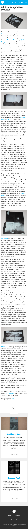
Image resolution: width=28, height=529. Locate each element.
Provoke (3, 34)
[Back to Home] (14, 514)
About (14, 2)
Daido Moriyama (12, 40)
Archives (20, 2)
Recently (14, 413)
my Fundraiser (10, 393)
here (13, 399)
